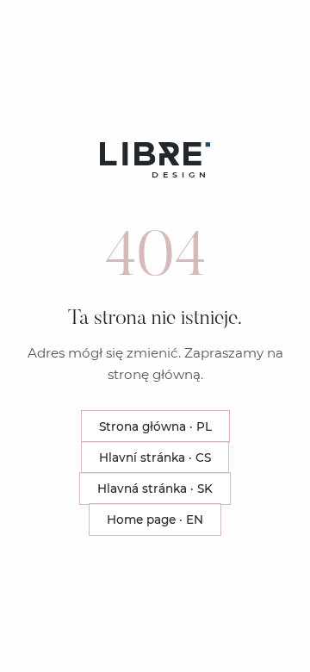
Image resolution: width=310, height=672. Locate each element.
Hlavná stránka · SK (155, 488)
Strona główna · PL (155, 426)
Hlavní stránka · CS (155, 457)
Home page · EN (155, 519)
